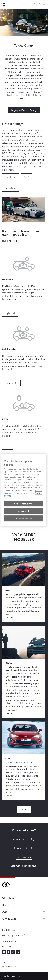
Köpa (5, 905)
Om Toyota (9, 918)
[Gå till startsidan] (3, 4)
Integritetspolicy (9, 966)
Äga (5, 911)
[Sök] (34, 4)
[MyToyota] (39, 4)
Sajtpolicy (6, 961)
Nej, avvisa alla (24, 511)
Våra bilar (8, 898)
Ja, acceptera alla (24, 518)
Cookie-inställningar (23, 503)
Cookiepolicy (7, 971)
